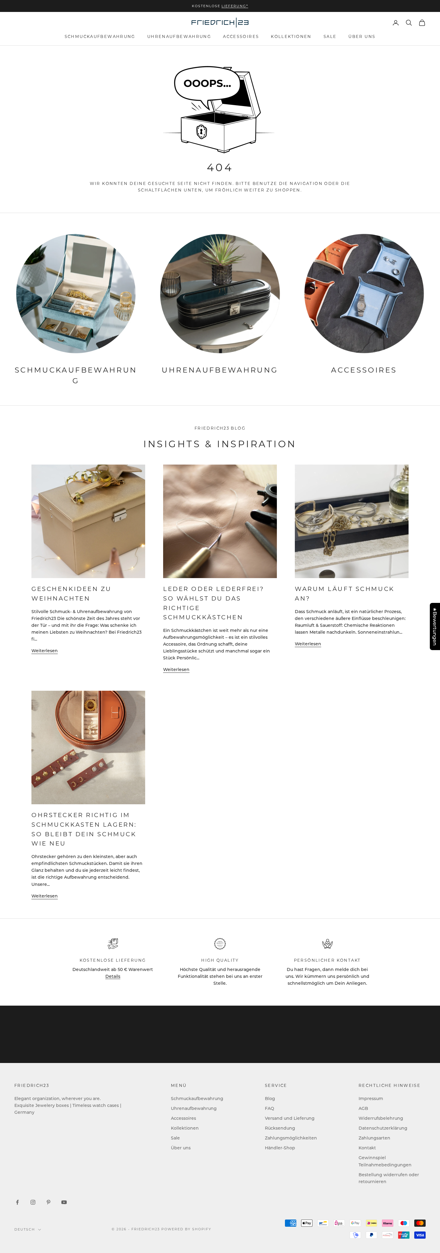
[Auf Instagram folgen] (33, 1202)
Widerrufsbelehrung (381, 1118)
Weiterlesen (44, 650)
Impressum (371, 1098)
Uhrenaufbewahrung (179, 36)
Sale (330, 36)
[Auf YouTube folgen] (64, 1202)
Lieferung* (234, 6)
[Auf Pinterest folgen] (48, 1202)
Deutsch (24, 1229)
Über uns (361, 36)
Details (112, 976)
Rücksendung (280, 1128)
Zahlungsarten (374, 1138)
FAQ (269, 1108)
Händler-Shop (280, 1148)
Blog (270, 1098)
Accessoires (241, 36)
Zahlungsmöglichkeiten (291, 1138)
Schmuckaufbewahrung (100, 36)
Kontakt (367, 1148)
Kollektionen (291, 36)
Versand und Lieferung (290, 1118)
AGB (363, 1108)
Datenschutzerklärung (383, 1128)
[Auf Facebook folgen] (17, 1202)
